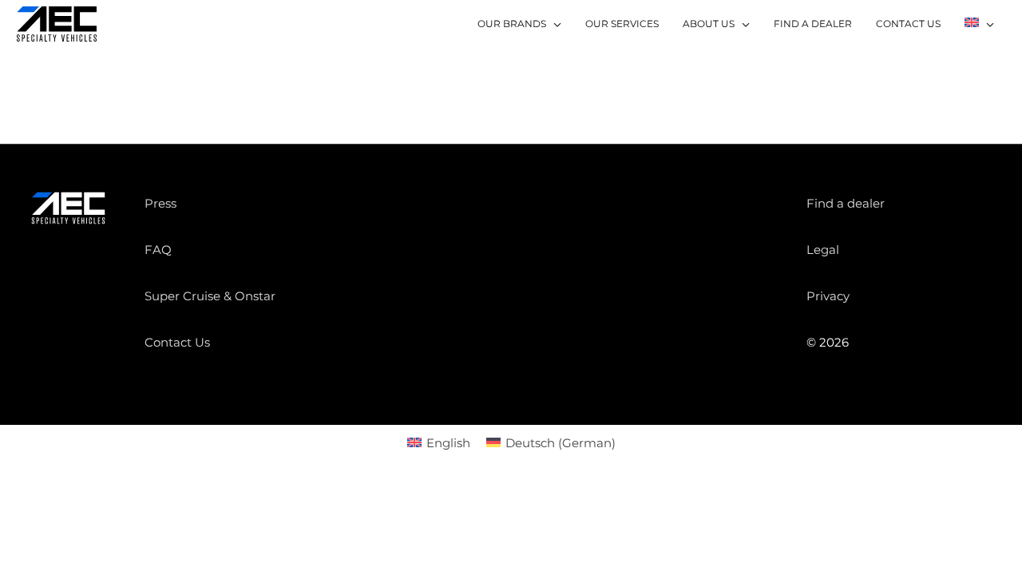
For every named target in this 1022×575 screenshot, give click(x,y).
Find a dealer (845, 203)
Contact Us (177, 342)
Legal (822, 249)
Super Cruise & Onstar (210, 295)
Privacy (828, 295)
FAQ (158, 249)
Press (160, 203)
